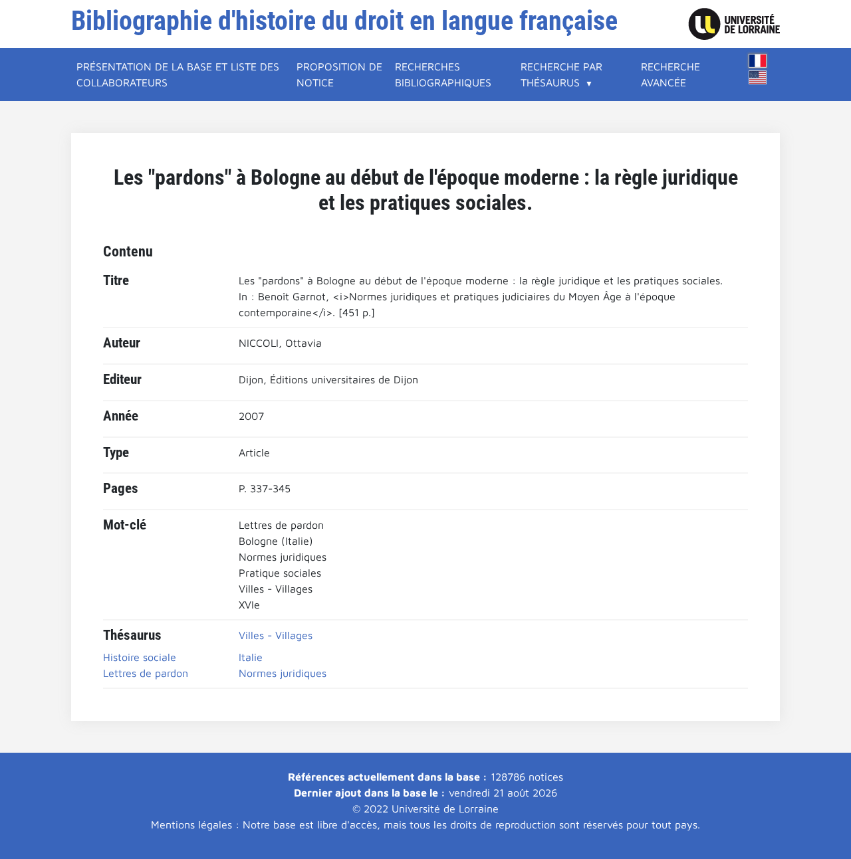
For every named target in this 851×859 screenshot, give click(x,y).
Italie (251, 657)
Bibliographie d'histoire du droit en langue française (344, 21)
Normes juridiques (282, 673)
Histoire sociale (139, 657)
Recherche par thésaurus (561, 74)
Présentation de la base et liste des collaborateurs (177, 74)
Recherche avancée (670, 74)
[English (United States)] (758, 77)
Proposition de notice (339, 74)
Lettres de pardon (145, 673)
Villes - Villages (275, 635)
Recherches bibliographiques (443, 74)
